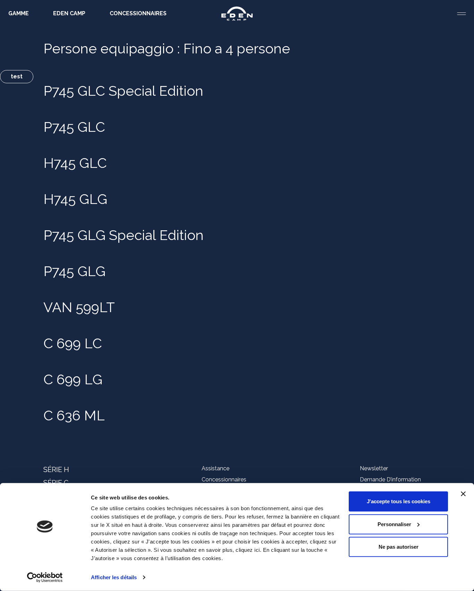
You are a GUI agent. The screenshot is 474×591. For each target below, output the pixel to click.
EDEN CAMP (69, 13)
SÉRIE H (56, 469)
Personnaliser (394, 524)
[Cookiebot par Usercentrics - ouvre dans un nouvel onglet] (45, 577)
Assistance (215, 468)
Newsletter (374, 468)
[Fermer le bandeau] (463, 493)
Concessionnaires (224, 479)
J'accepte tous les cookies (398, 501)
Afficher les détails (114, 577)
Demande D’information (390, 479)
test (17, 76)
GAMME (18, 13)
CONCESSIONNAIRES (138, 13)
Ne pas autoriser (398, 547)
